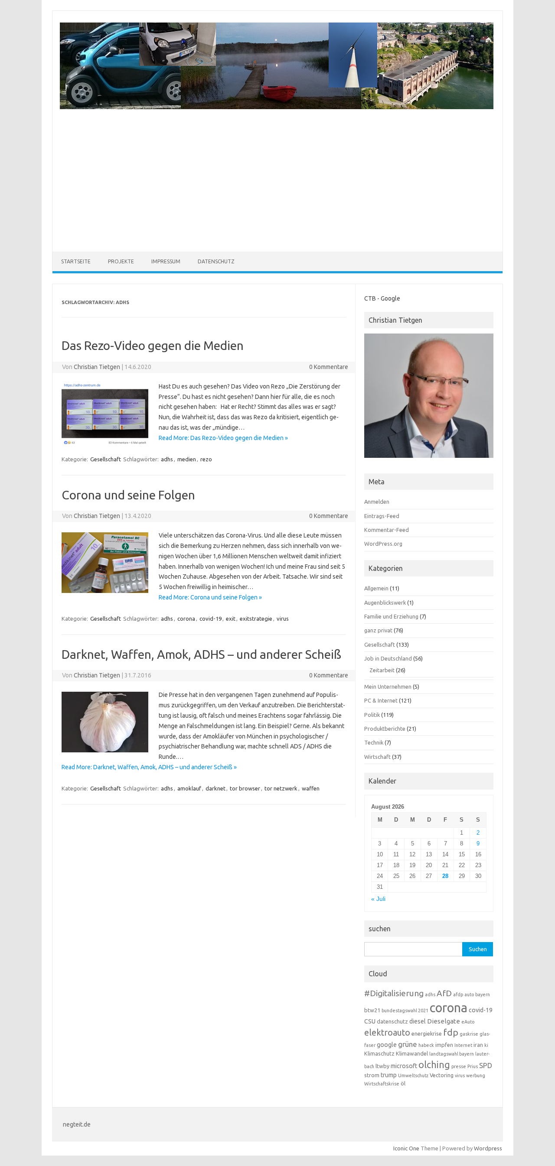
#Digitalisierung (394, 993)
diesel (417, 1021)
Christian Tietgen (97, 366)
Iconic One (406, 1148)
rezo (206, 459)
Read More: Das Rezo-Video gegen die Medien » (223, 437)
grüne (407, 1044)
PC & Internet (381, 700)
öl (403, 1083)
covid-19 (210, 618)
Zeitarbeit (382, 670)
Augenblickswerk (385, 602)
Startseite (76, 261)
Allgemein (376, 588)
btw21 (372, 1010)
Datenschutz (216, 261)
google (387, 1044)
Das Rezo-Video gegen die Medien (153, 345)
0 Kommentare (328, 366)
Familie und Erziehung (391, 616)
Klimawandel (412, 1053)
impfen (444, 1045)
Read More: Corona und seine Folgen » (210, 597)
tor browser (245, 788)
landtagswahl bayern (451, 1053)
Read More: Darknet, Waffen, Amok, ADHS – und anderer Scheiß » (149, 767)
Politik (372, 715)
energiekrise (426, 1033)
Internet (463, 1045)
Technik (373, 742)
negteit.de (77, 1124)
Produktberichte (384, 729)
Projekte (121, 261)
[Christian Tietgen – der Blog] (276, 107)
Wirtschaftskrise (381, 1083)
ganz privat (378, 630)
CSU (369, 1021)
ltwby (382, 1066)
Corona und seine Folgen (128, 495)
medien (186, 459)
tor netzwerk (280, 788)
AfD (444, 993)
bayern (482, 994)
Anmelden (376, 502)
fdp (450, 1032)
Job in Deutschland (388, 658)
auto (469, 994)
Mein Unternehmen (387, 686)
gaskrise (469, 1033)
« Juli (378, 899)
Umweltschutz (413, 1075)
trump (389, 1075)
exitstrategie (256, 618)
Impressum (165, 261)
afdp (458, 994)
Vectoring (442, 1075)
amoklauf (189, 788)
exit (230, 618)
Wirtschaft (377, 757)
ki (486, 1045)
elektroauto (387, 1032)
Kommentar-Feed (386, 530)
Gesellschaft (105, 459)
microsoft (404, 1065)
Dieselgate (443, 1021)
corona (186, 618)
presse (458, 1066)
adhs (167, 459)
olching (434, 1064)
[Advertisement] (276, 175)
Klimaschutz (379, 1053)
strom (371, 1075)
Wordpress (488, 1148)
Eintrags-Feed (381, 516)
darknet (215, 788)
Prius (472, 1066)
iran (478, 1045)
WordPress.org (383, 544)
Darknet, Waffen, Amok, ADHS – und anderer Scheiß (201, 654)
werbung (475, 1075)
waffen (311, 788)
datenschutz (392, 1021)
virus (283, 618)
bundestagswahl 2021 (405, 1010)
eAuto (467, 1021)
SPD (485, 1065)
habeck (426, 1045)
